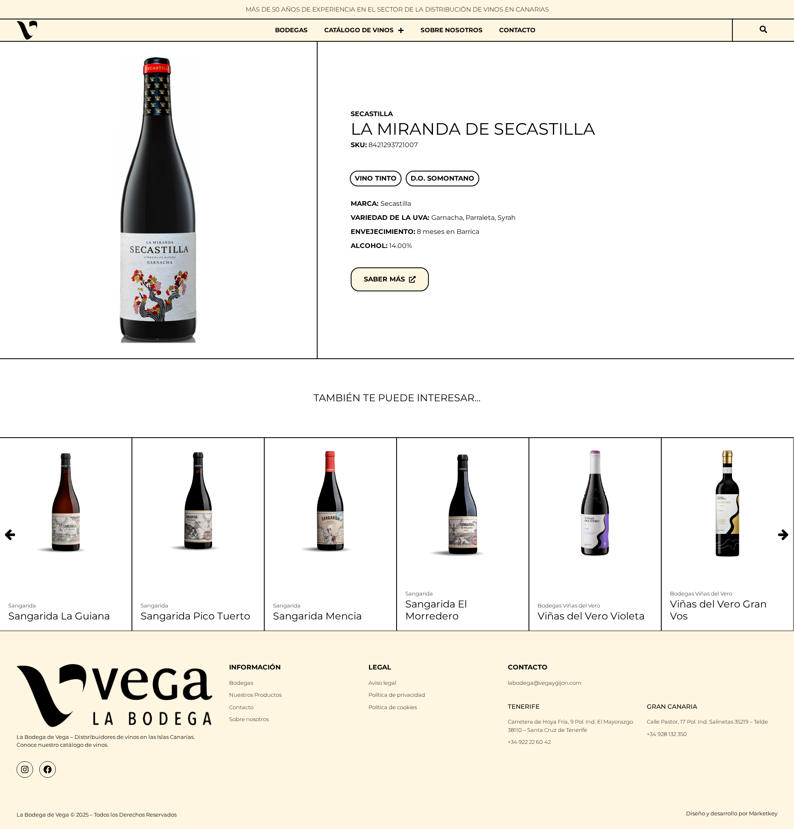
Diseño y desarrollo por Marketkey (731, 813)
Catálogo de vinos (359, 30)
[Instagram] (25, 769)
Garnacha (447, 218)
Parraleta (480, 218)
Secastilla (372, 114)
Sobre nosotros (452, 30)
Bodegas (291, 30)
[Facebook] (47, 769)
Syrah (506, 218)
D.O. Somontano (442, 178)
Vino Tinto (376, 178)
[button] (783, 534)
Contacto (517, 30)
